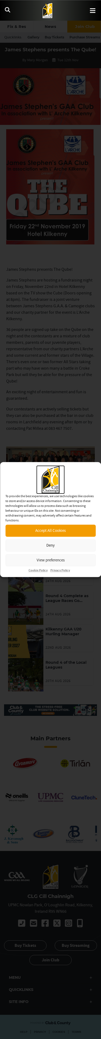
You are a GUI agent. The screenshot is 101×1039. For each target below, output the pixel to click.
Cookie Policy (38, 570)
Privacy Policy (60, 570)
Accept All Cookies (50, 530)
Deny (50, 545)
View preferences (51, 559)
